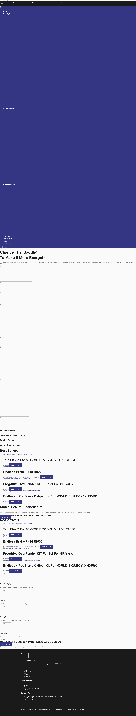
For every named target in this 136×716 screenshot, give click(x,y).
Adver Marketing (85, 709)
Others (26, 689)
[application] (14, 14)
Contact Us (27, 674)
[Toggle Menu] (11, 16)
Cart (25, 677)
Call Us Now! (27, 2)
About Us (26, 673)
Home (25, 670)
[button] (11, 14)
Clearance (27, 687)
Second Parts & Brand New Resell (33, 688)
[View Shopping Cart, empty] (1, 4)
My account (27, 676)
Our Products (27, 672)
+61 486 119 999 (28, 697)
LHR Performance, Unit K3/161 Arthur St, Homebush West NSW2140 (43, 696)
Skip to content (4, 0)
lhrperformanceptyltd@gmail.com (33, 699)
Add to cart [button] (15, 465)
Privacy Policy (70, 709)
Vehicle (26, 684)
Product (26, 685)
